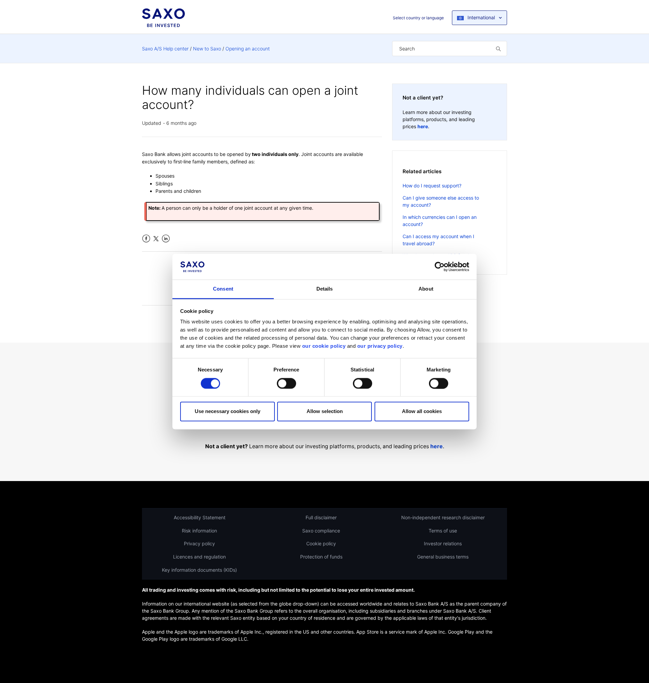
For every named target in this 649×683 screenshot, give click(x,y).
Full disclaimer (321, 517)
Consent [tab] (223, 289)
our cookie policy (324, 346)
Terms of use (443, 530)
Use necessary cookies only (227, 411)
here (422, 126)
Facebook (146, 238)
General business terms (442, 557)
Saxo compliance (321, 530)
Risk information (199, 530)
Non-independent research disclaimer (443, 517)
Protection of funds (321, 557)
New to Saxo (207, 48)
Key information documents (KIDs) (199, 570)
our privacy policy (380, 346)
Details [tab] (324, 289)
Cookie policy (321, 543)
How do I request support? (432, 185)
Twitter (156, 238)
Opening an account (247, 48)
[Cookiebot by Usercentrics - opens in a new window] (439, 266)
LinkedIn (166, 238)
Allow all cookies (422, 411)
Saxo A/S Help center (165, 48)
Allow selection (325, 411)
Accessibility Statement (199, 517)
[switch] (286, 383)
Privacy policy (199, 543)
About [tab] (425, 289)
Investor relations (443, 543)
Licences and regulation (199, 557)
